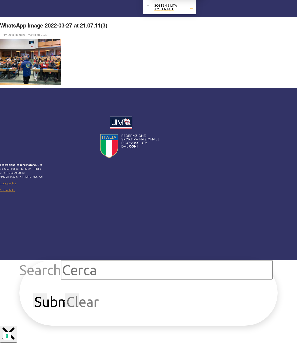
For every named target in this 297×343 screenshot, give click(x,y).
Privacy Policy (8, 183)
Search (40, 270)
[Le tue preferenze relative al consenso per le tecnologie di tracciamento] (7, 336)
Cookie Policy (7, 190)
